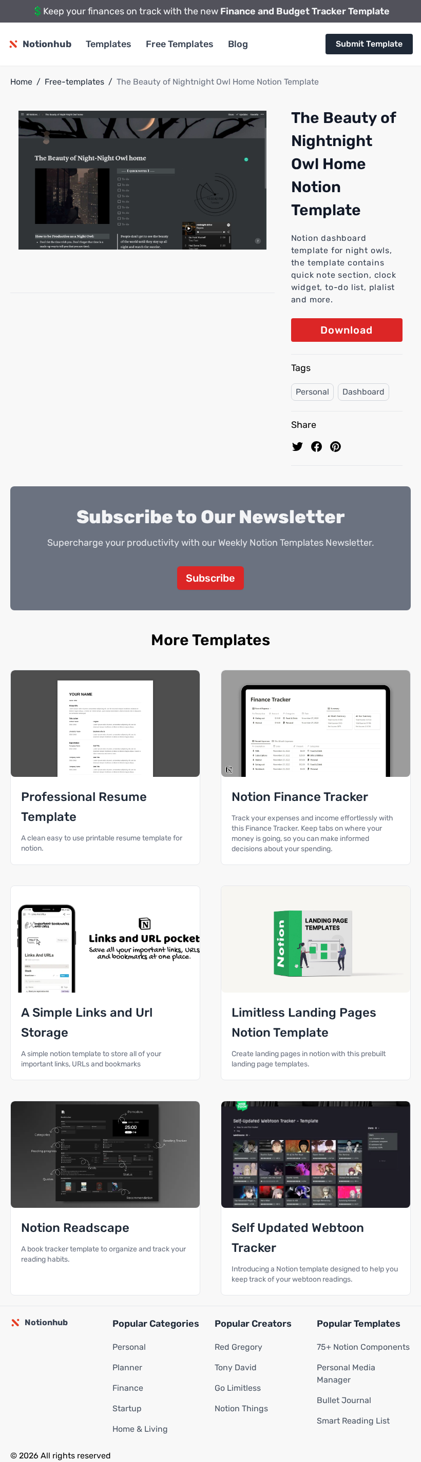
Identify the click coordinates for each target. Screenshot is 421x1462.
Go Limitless (238, 1388)
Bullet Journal (344, 1400)
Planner (127, 1367)
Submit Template (369, 44)
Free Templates (180, 44)
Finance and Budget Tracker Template (305, 11)
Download (346, 330)
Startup (127, 1408)
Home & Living (140, 1429)
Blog (238, 44)
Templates (108, 44)
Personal (312, 392)
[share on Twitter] (297, 446)
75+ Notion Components (363, 1347)
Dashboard (363, 392)
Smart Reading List (353, 1421)
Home (21, 82)
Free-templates (74, 82)
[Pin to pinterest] (335, 446)
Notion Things (241, 1408)
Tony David (236, 1367)
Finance (127, 1388)
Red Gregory (238, 1347)
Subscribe (210, 578)
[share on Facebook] (316, 446)
